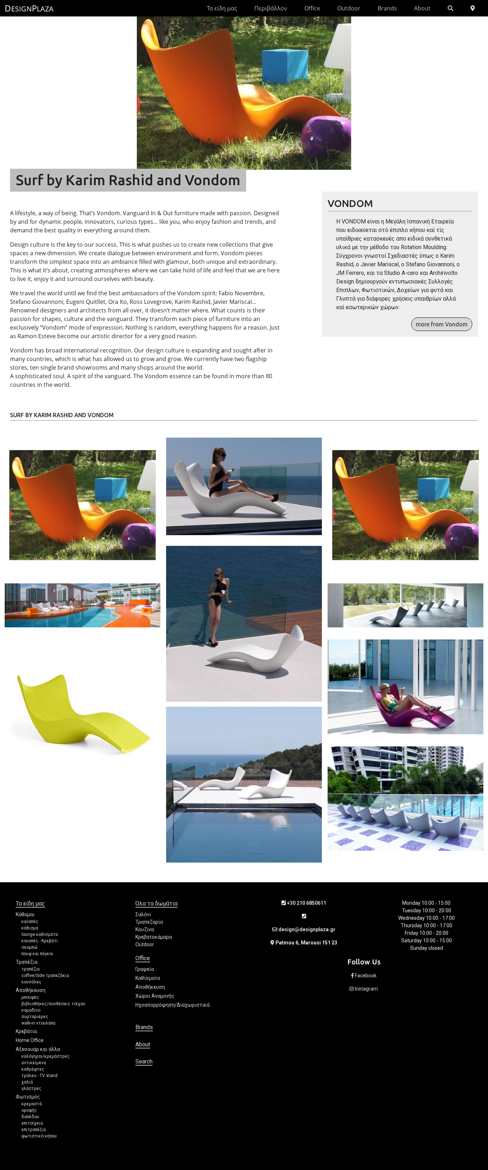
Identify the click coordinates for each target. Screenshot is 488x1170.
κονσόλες (31, 981)
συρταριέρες (34, 1016)
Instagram (366, 989)
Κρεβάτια (26, 1031)
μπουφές (30, 997)
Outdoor (348, 8)
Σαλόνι (143, 914)
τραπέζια (30, 969)
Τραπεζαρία (149, 922)
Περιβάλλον (270, 8)
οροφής (29, 1110)
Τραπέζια (27, 962)
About (422, 8)
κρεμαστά (31, 1103)
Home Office (30, 1040)
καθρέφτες (32, 1069)
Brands (387, 8)
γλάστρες (31, 1088)
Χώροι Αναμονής (154, 996)
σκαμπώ (29, 947)
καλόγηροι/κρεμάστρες (45, 1056)
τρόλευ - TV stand (39, 1075)
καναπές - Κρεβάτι (39, 940)
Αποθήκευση (30, 990)
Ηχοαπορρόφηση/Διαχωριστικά (172, 1005)
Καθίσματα (147, 978)
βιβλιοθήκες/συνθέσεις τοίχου (53, 1003)
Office (312, 8)
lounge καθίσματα (39, 934)
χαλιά (27, 1082)
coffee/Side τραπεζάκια (45, 975)
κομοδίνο (30, 1010)
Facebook (365, 975)
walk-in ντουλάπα (38, 1023)
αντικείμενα (33, 1062)
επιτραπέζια (33, 1129)
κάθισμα (29, 927)
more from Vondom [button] (442, 324)
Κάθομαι (25, 914)
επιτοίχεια (32, 1123)
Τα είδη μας (222, 8)
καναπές (29, 921)
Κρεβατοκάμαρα (153, 937)
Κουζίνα (144, 929)
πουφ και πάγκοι (37, 953)
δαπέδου (30, 1116)
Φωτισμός (28, 1097)
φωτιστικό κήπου (39, 1136)
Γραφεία (144, 969)
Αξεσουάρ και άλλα (38, 1049)
